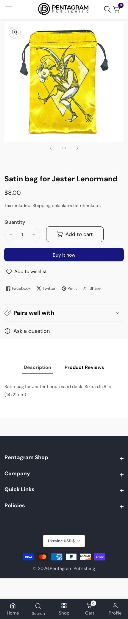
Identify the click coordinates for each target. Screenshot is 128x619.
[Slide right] (77, 148)
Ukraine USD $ (62, 540)
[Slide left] (50, 148)
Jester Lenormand (51, 387)
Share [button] (95, 288)
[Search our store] (108, 9)
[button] (64, 312)
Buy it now (64, 255)
